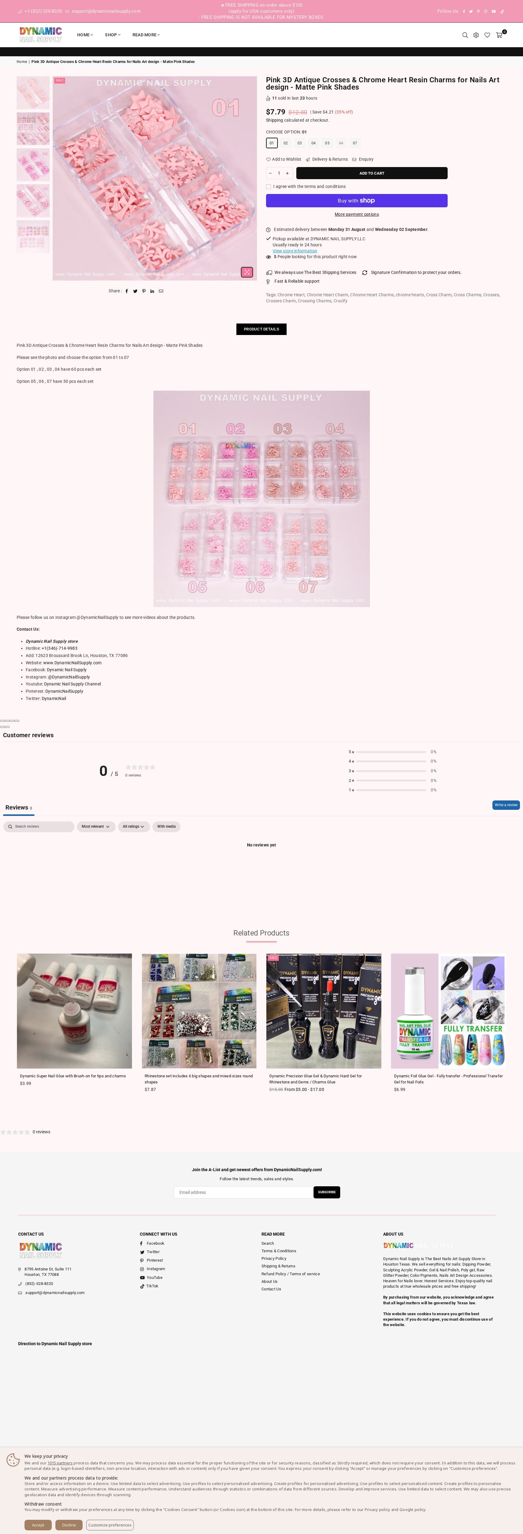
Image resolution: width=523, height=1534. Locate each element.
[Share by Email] (161, 291)
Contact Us (271, 1289)
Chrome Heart (291, 294)
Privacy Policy (274, 1258)
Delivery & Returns (329, 159)
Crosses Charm (281, 300)
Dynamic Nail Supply (67, 669)
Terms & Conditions (279, 1251)
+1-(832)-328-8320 (42, 11)
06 (341, 143)
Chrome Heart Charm (327, 294)
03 (300, 143)
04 (313, 143)
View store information (295, 250)
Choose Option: (286, 132)
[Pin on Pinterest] (144, 291)
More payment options (357, 214)
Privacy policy (377, 1509)
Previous (58, 178)
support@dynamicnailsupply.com (106, 11)
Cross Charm (439, 294)
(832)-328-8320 (39, 1283)
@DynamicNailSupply (69, 677)
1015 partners (60, 1463)
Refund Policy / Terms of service (291, 1274)
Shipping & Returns (278, 1266)
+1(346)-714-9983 (59, 648)
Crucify (340, 300)
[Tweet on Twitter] (135, 291)
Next (251, 178)
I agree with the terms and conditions (309, 186)
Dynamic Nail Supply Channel (72, 684)
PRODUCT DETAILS (261, 329)
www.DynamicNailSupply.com (72, 662)
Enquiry (365, 159)
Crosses (491, 294)
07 (355, 143)
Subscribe (327, 1192)
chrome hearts (410, 294)
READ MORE (145, 34)
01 (272, 143)
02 (286, 143)
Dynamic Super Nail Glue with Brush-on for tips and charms (73, 1076)
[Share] (7, 721)
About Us (270, 1281)
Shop (111, 34)
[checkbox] (166, 826)
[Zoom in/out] (17, 721)
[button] (392, 752)
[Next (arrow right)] (7, 727)
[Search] (465, 34)
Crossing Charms (314, 300)
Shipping (274, 120)
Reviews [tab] (18, 807)
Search (268, 1243)
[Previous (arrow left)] (2, 727)
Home (83, 34)
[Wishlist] (487, 34)
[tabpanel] (261, 865)
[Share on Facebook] (127, 291)
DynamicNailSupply (64, 691)
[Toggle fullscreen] (12, 721)
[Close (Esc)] (2, 721)
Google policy (413, 1509)
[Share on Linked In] (152, 291)
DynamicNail (54, 698)
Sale (60, 80)
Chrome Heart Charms (372, 294)
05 (327, 143)
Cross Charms (467, 294)
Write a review (506, 805)
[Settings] (476, 34)
